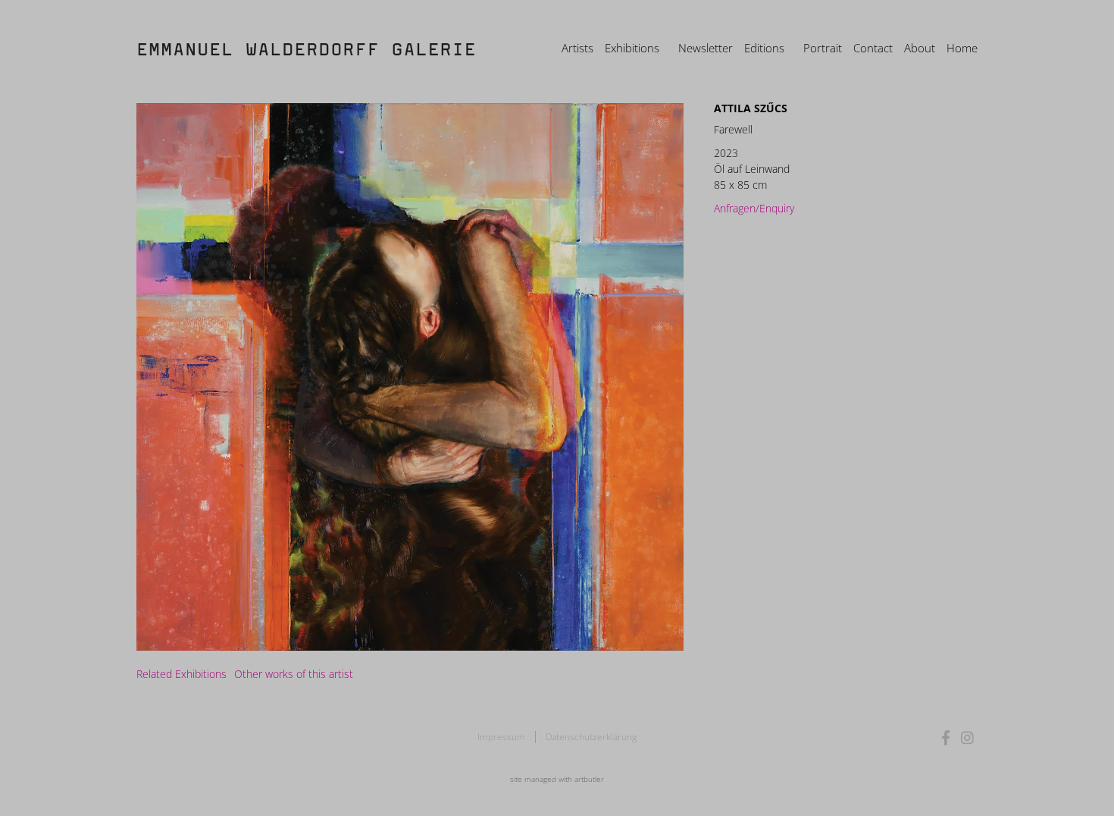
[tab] (181, 674)
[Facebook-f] (946, 737)
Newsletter (705, 47)
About (919, 47)
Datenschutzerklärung (591, 736)
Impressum (501, 736)
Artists (577, 47)
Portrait (822, 47)
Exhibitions (632, 47)
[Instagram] (967, 737)
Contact (873, 47)
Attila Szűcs (750, 108)
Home (962, 47)
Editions (764, 47)
